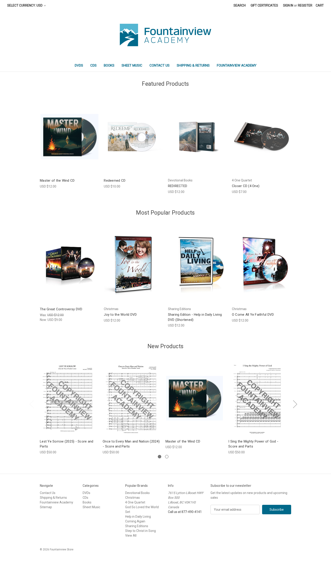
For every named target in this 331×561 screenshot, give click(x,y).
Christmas (132, 497)
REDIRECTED (177, 186)
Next (294, 404)
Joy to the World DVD (120, 315)
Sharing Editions (136, 526)
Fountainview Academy (236, 65)
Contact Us (160, 65)
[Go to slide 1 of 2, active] (159, 456)
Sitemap (46, 507)
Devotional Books (137, 493)
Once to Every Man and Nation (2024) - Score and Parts (131, 444)
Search (240, 5)
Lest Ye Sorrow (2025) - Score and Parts (66, 444)
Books (109, 65)
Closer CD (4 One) (245, 186)
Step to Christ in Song (140, 531)
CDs (93, 65)
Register (305, 5)
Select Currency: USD (25, 5)
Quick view (69, 132)
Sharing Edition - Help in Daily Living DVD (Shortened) (195, 317)
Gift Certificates (264, 5)
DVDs (79, 65)
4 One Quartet (135, 502)
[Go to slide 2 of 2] (166, 456)
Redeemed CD (114, 180)
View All (130, 535)
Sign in (288, 5)
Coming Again (135, 521)
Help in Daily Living (138, 516)
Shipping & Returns (193, 65)
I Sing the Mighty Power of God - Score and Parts (253, 444)
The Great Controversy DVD (61, 309)
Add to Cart (69, 140)
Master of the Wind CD (57, 180)
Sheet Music (132, 65)
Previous (31, 404)
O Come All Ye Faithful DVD (253, 315)
